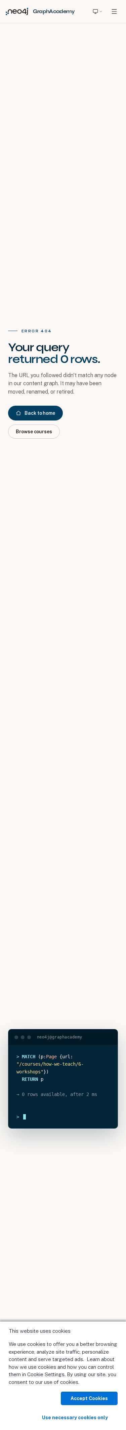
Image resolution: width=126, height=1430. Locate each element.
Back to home (40, 413)
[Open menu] (114, 11)
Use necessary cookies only (75, 1417)
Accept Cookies (89, 1398)
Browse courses (34, 431)
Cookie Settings (46, 1374)
